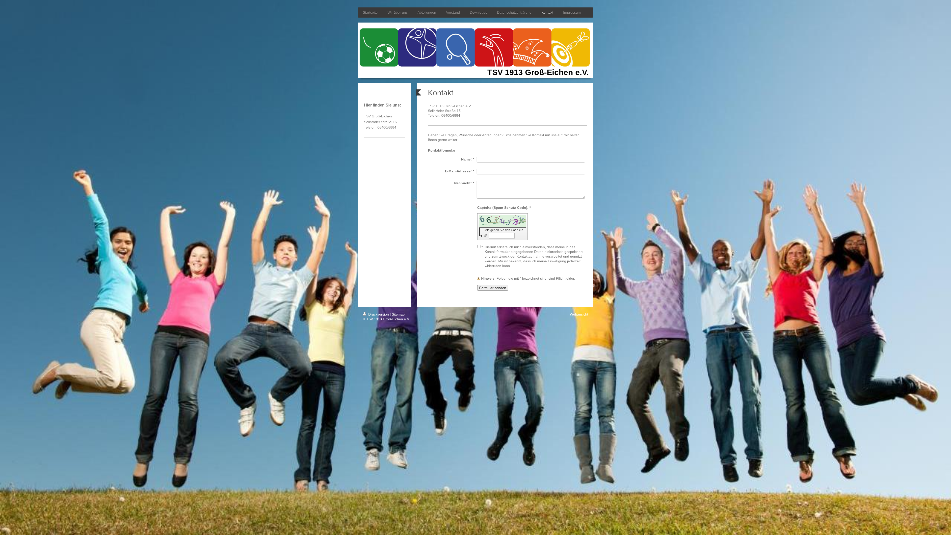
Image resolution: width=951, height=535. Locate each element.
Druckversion (378, 314)
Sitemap (398, 314)
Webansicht (579, 314)
